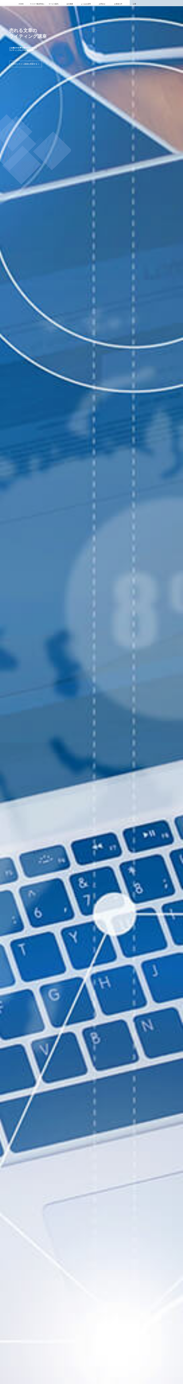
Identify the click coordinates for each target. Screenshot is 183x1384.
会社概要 (69, 4)
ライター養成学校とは (37, 4)
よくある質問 (86, 4)
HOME (21, 4)
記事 (134, 4)
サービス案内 (53, 4)
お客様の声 (118, 4)
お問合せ (102, 4)
